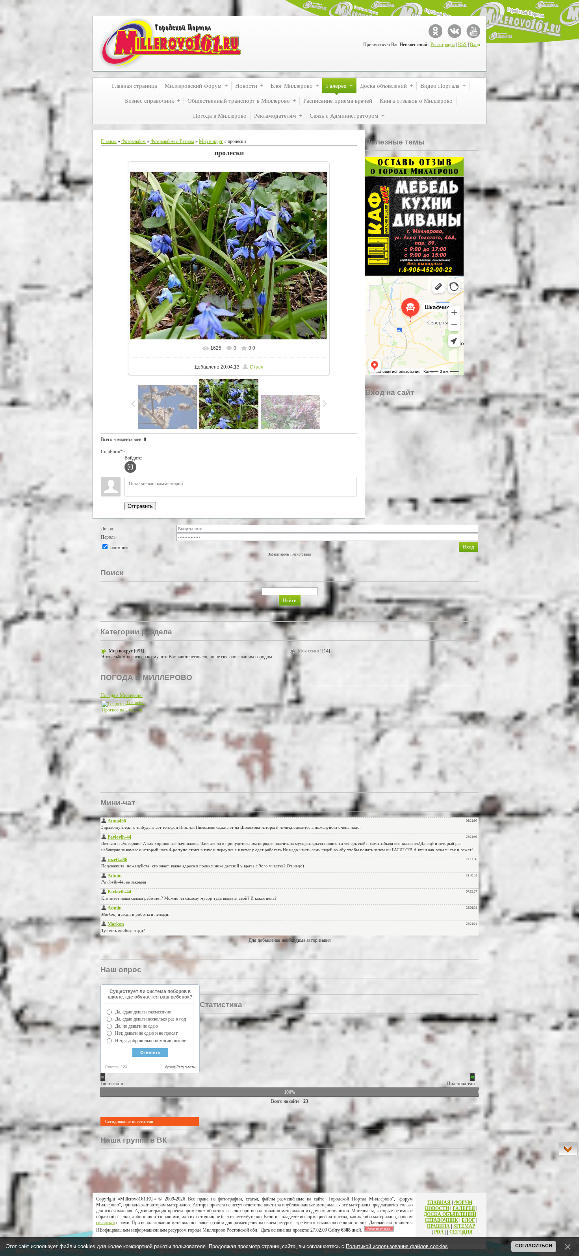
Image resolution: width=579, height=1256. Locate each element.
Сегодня (461, 1232)
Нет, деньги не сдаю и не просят (146, 1033)
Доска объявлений (450, 1214)
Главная (109, 141)
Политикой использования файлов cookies (397, 1246)
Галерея (464, 1208)
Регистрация (443, 44)
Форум (463, 1202)
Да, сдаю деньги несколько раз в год (150, 1019)
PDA (439, 1232)
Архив (170, 1067)
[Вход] (130, 467)
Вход (475, 44)
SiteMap (464, 1226)
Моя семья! (309, 651)
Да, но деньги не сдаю (136, 1026)
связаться (105, 1222)
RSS (462, 44)
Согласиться (533, 1246)
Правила (438, 1226)
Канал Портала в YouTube (473, 31)
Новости (437, 1208)
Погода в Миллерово (121, 695)
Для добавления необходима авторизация (290, 940)
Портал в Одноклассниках (435, 31)
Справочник (441, 1220)
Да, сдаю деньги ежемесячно (143, 1012)
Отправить (140, 506)
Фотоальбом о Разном (172, 141)
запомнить (119, 547)
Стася (257, 367)
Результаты (185, 1067)
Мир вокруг (211, 141)
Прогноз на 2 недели (122, 710)
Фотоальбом (133, 141)
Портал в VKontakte (454, 31)
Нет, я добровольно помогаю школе (150, 1040)
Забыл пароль (278, 554)
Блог (468, 1220)
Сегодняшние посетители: (129, 1121)
